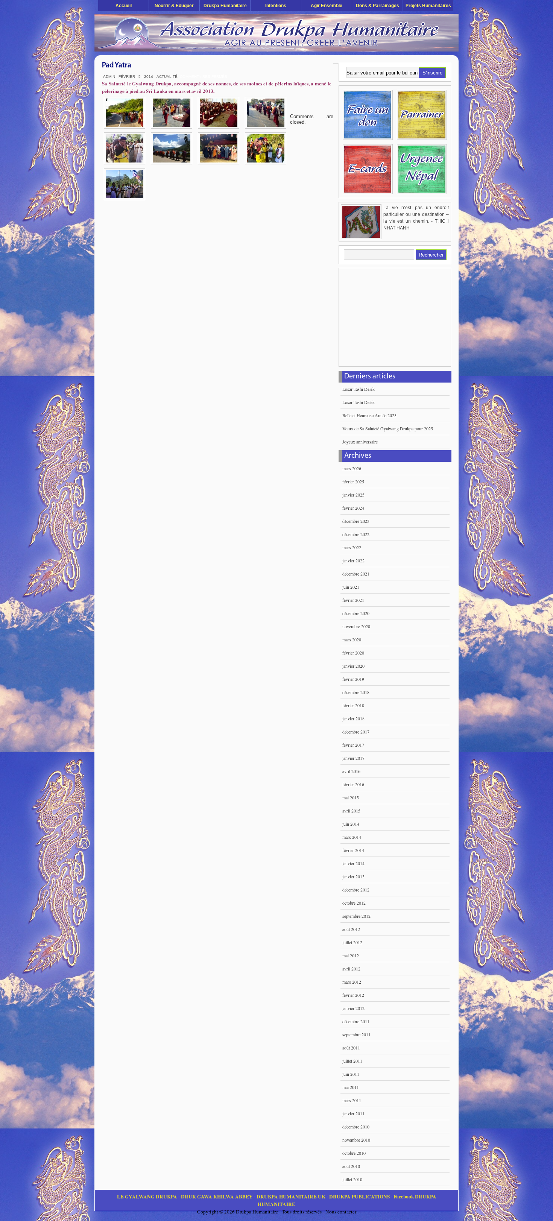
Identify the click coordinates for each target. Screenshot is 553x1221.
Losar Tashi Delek (358, 389)
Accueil (123, 5)
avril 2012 (351, 969)
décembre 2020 (355, 613)
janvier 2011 (353, 1113)
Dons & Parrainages (377, 5)
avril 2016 (351, 771)
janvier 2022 (353, 560)
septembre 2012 (356, 916)
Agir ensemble (326, 5)
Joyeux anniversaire (360, 442)
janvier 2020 (353, 666)
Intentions (275, 5)
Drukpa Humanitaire (225, 5)
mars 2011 (351, 1100)
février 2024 (353, 508)
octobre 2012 (354, 903)
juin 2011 (350, 1074)
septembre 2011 (356, 1034)
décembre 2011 (355, 1021)
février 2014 (353, 850)
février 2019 (353, 679)
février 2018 (353, 705)
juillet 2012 (352, 942)
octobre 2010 (354, 1153)
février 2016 (353, 784)
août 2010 (351, 1166)
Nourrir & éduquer (174, 5)
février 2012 (353, 995)
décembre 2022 (355, 534)
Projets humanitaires (428, 5)
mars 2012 (351, 982)
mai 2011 (350, 1087)
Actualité (167, 76)
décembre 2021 (355, 574)
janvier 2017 (353, 758)
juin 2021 (350, 587)
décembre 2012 (355, 890)
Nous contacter (340, 1211)
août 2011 (351, 1048)
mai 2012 (350, 955)
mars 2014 (351, 837)
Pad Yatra (116, 65)
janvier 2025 (353, 495)
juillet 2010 (352, 1179)
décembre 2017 (355, 732)
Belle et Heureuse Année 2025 (369, 415)
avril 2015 (351, 811)
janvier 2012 (353, 1008)
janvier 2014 (353, 863)
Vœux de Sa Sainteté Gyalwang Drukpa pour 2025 (387, 428)
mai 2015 (350, 797)
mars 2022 (351, 547)
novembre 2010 (356, 1140)
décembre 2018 (355, 692)
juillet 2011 (352, 1061)
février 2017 (353, 745)
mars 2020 (351, 639)
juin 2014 (350, 824)
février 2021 (353, 600)
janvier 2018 (353, 718)
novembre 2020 (356, 626)
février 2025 (353, 481)
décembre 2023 (355, 521)
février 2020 (353, 653)
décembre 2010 (355, 1127)
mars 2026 (351, 468)
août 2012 (351, 929)
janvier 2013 (353, 876)
